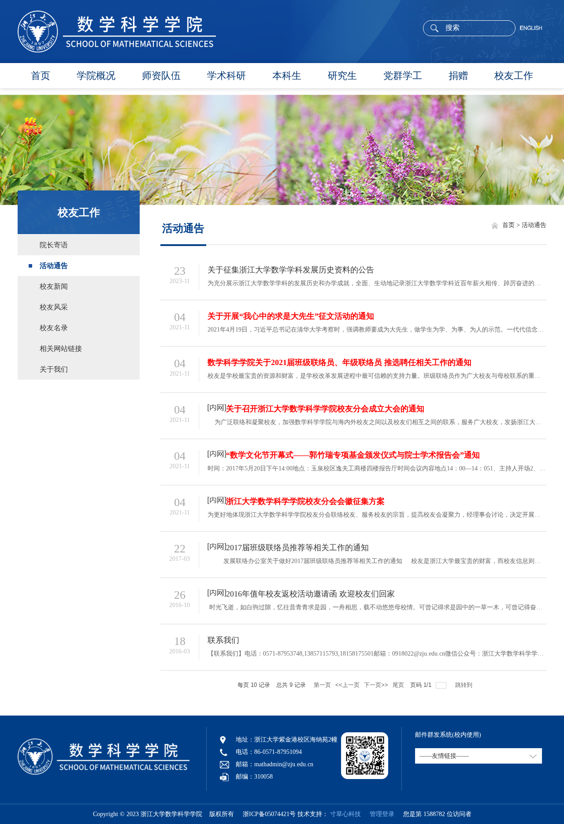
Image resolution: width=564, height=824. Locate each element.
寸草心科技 (345, 814)
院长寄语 (54, 245)
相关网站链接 (61, 348)
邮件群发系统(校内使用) (448, 734)
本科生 (286, 75)
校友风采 (54, 307)
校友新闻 (54, 286)
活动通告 (54, 265)
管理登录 (378, 814)
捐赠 (458, 75)
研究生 (342, 75)
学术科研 (226, 75)
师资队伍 (161, 75)
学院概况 (96, 75)
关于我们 (54, 369)
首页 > (512, 225)
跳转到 (464, 685)
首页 (40, 75)
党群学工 (402, 75)
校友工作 (513, 75)
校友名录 (54, 328)
